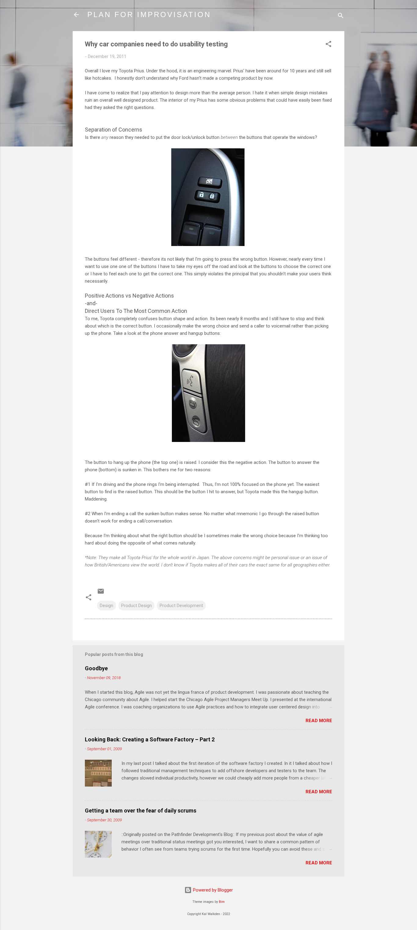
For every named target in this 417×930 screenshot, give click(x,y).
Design (106, 605)
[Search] (340, 16)
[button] (328, 45)
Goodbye (96, 668)
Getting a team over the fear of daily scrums (140, 810)
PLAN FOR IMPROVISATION (149, 14)
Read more (319, 720)
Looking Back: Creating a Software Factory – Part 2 (150, 739)
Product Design (136, 605)
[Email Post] (100, 593)
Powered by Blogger (212, 890)
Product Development (181, 605)
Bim (222, 902)
